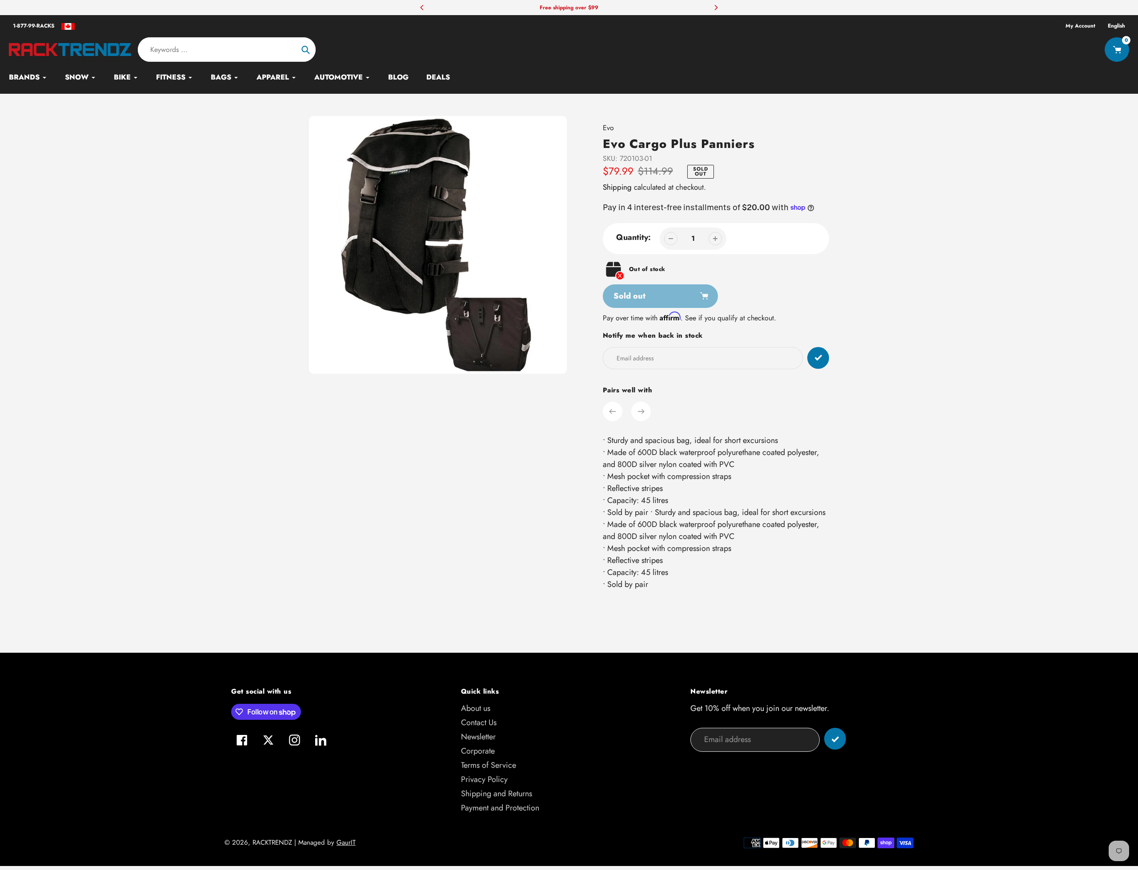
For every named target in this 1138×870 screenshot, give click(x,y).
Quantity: (633, 237)
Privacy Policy (484, 779)
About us (475, 708)
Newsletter (478, 736)
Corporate (478, 751)
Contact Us (479, 722)
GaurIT (346, 842)
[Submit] (835, 739)
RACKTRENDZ (272, 842)
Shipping (617, 187)
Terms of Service (488, 765)
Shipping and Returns (496, 793)
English (1116, 26)
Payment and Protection (500, 808)
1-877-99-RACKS (34, 26)
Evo (608, 128)
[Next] (715, 7)
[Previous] (422, 7)
